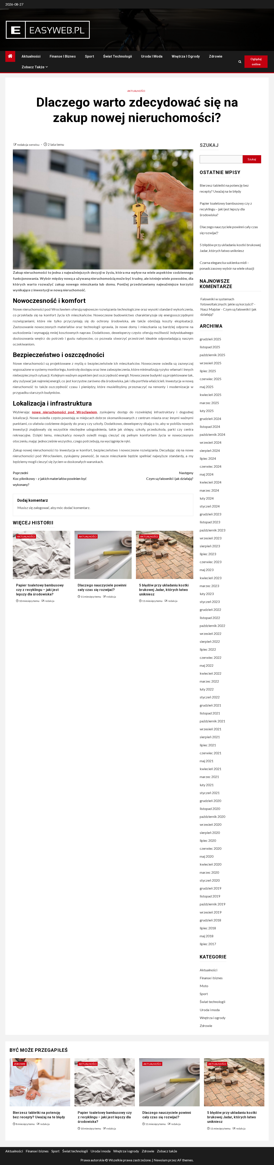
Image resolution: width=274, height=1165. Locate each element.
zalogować (41, 508)
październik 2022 (212, 625)
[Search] (239, 62)
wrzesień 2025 (210, 363)
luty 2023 (207, 594)
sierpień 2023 (210, 546)
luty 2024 (207, 498)
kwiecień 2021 (210, 769)
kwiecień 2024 (210, 482)
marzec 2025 (209, 403)
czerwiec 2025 (210, 379)
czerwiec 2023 (210, 562)
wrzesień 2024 (210, 442)
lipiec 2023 (208, 554)
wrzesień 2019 (210, 912)
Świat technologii (117, 56)
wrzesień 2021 (210, 729)
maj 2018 (206, 936)
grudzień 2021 (210, 705)
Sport (89, 56)
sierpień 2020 (210, 832)
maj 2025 (206, 387)
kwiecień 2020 (210, 864)
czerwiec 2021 (210, 753)
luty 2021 (207, 785)
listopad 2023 (210, 522)
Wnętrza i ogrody (186, 56)
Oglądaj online (256, 61)
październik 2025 (212, 355)
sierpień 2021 (210, 737)
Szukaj (209, 145)
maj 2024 (206, 474)
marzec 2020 (209, 872)
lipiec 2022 (208, 649)
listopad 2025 (210, 347)
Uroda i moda (151, 56)
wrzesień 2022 (210, 633)
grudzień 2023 (210, 514)
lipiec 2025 (208, 371)
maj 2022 (206, 665)
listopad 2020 (210, 808)
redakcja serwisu (28, 144)
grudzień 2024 (210, 419)
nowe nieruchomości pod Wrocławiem (64, 412)
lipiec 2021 (208, 745)
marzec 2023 (209, 586)
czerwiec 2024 (210, 466)
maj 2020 (206, 856)
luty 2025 (207, 411)
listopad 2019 (210, 896)
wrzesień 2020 (210, 824)
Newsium (161, 1160)
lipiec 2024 (208, 458)
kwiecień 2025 (210, 395)
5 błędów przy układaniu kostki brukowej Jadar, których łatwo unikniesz (164, 589)
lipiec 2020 (208, 840)
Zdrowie (215, 56)
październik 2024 (212, 434)
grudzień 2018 (210, 920)
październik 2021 (212, 721)
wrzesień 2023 (210, 538)
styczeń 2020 (210, 880)
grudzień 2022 (210, 609)
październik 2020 (212, 816)
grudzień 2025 (210, 339)
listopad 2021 (210, 713)
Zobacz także (33, 67)
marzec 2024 (209, 490)
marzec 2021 (209, 777)
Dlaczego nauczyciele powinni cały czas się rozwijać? (166, 1115)
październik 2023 (212, 530)
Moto (204, 986)
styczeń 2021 (210, 793)
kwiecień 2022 (210, 673)
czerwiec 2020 (210, 848)
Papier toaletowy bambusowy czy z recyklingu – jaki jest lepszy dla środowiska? (40, 589)
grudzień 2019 (210, 888)
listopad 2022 (210, 618)
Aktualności (31, 56)
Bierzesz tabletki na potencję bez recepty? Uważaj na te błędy (39, 1115)
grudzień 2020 (210, 801)
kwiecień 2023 (210, 578)
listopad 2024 (210, 426)
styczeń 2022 (210, 697)
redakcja (49, 601)
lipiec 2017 (208, 944)
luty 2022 (207, 689)
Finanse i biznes (63, 56)
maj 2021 (206, 761)
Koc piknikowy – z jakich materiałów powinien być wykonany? (49, 478)
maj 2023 (206, 570)
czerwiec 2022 (210, 657)
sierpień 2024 (210, 450)
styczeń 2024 (210, 506)
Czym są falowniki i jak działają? (169, 476)
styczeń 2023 (210, 602)
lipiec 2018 (208, 928)
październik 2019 (212, 904)
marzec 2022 (209, 681)
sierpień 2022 (210, 641)
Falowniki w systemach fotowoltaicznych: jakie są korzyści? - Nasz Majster (227, 304)
